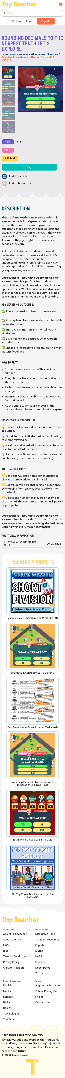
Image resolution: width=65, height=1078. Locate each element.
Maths (32, 53)
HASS (38, 956)
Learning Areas (18, 53)
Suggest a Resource (47, 985)
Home (5, 53)
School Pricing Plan (46, 991)
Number (42, 53)
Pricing (16, 21)
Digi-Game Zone (45, 934)
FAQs (6, 945)
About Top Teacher (15, 934)
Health (7, 1008)
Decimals (53, 53)
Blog (6, 951)
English (39, 945)
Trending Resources (47, 939)
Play (29, 167)
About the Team (13, 939)
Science (40, 962)
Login (29, 21)
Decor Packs (42, 968)
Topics (39, 973)
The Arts (8, 1019)
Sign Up (45, 21)
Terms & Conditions (15, 956)
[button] (15, 176)
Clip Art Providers (13, 968)
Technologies (11, 1013)
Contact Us (42, 1002)
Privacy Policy (11, 962)
